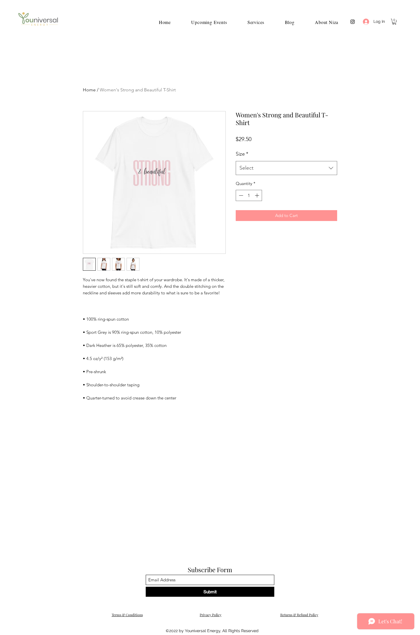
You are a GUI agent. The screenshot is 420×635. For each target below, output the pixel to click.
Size (242, 154)
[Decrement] (240, 195)
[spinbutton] (249, 195)
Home (89, 90)
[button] (394, 22)
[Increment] (257, 195)
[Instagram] (352, 22)
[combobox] (286, 168)
